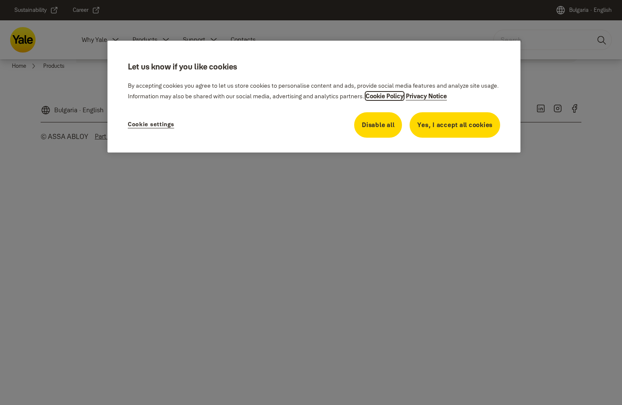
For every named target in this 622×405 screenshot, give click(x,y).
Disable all (378, 125)
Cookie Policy (385, 96)
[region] (313, 97)
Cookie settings (151, 124)
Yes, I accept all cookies (455, 125)
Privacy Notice (426, 96)
